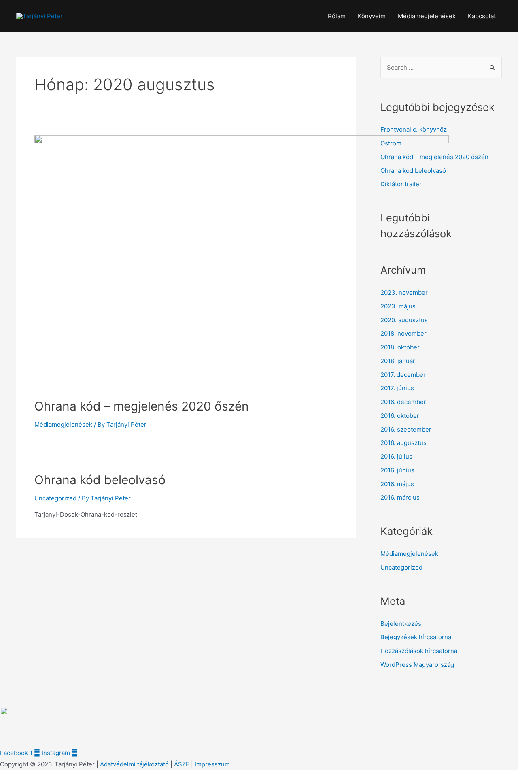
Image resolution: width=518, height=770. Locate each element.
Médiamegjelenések (427, 16)
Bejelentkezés (400, 623)
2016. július (396, 456)
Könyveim (372, 16)
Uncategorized (55, 498)
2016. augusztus (403, 443)
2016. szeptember (405, 429)
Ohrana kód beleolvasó (100, 479)
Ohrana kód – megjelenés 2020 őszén (141, 406)
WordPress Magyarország (417, 664)
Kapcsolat (482, 16)
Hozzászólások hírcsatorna (418, 651)
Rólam (337, 16)
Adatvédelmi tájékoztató (134, 764)
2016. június (397, 470)
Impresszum (212, 764)
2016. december (403, 402)
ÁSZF (181, 764)
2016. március (400, 497)
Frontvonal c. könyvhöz (413, 129)
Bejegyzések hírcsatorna (415, 637)
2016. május (397, 484)
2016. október (399, 415)
